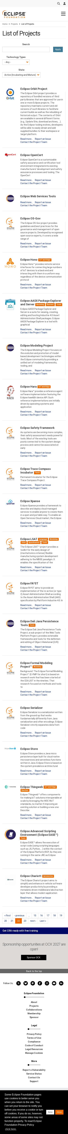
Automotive (48, 876)
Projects (14, 24)
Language (43, 539)
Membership (34, 1013)
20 (6, 921)
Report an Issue (43, 139)
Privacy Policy (34, 1034)
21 (13, 921)
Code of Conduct (34, 1045)
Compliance (34, 1041)
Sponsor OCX (33, 957)
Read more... (26, 139)
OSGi (24, 542)
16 (42, 915)
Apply (58, 49)
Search (26, 44)
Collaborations (34, 1009)
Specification (34, 542)
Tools (58, 304)
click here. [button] (10, 1129)
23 (26, 921)
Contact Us (34, 1077)
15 (36, 915)
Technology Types (16, 57)
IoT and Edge (44, 260)
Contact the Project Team (33, 142)
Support (34, 1081)
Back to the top (34, 971)
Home (4, 24)
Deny (50, 1112)
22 (19, 922)
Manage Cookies (34, 1053)
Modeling (40, 304)
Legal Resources (34, 1049)
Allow (59, 1112)
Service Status (34, 1073)
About (34, 1002)
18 (55, 915)
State (21, 70)
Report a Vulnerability (34, 1070)
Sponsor (34, 1017)
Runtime (50, 304)
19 (62, 915)
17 (49, 915)
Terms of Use (34, 1038)
